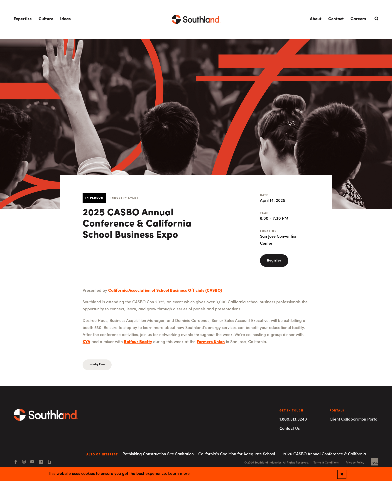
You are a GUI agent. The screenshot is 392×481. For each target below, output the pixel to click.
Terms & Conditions (326, 462)
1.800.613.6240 (293, 420)
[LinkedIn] (41, 462)
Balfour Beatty (138, 342)
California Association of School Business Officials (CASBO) (165, 291)
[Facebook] (16, 462)
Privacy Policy (354, 462)
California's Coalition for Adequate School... (238, 454)
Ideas (65, 19)
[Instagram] (24, 462)
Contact (336, 19)
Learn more (179, 474)
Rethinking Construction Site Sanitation (158, 454)
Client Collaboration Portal (354, 420)
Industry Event (97, 364)
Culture (46, 19)
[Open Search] (375, 19)
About (315, 19)
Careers (358, 19)
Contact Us (289, 429)
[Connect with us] (49, 462)
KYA (86, 342)
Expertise (23, 19)
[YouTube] (32, 462)
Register (274, 260)
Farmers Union (211, 342)
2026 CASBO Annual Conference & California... (326, 454)
